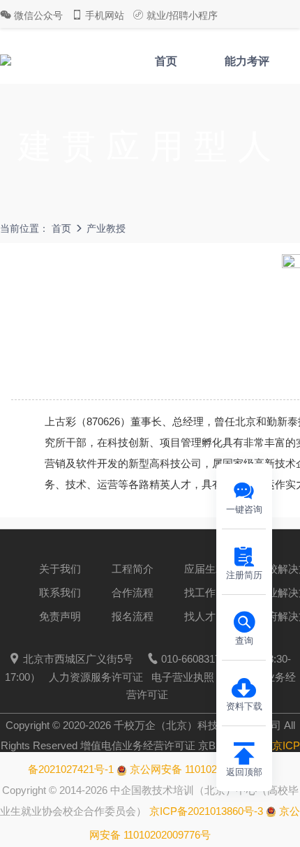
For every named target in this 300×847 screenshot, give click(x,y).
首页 (166, 61)
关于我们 (60, 569)
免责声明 (60, 616)
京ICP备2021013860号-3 (206, 811)
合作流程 (132, 592)
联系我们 (60, 592)
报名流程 (132, 616)
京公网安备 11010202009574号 (199, 769)
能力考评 (247, 61)
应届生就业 (210, 569)
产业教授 (106, 228)
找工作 (200, 592)
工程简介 (132, 569)
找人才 (200, 616)
